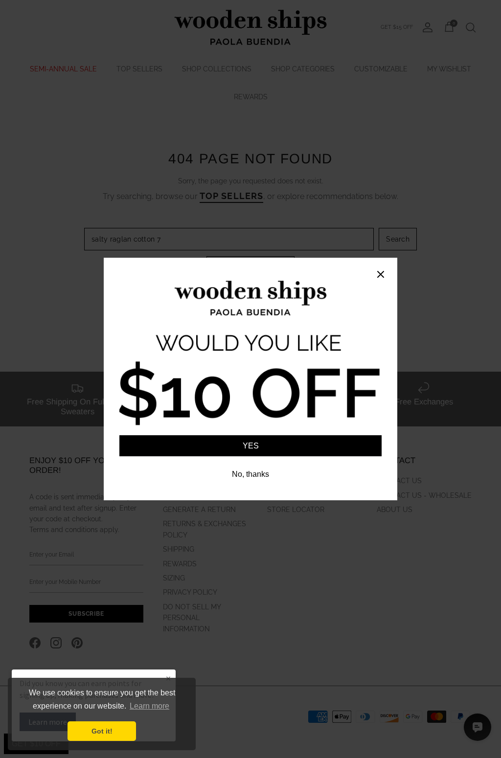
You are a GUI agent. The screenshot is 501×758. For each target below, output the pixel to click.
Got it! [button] (102, 731)
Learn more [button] (149, 706)
